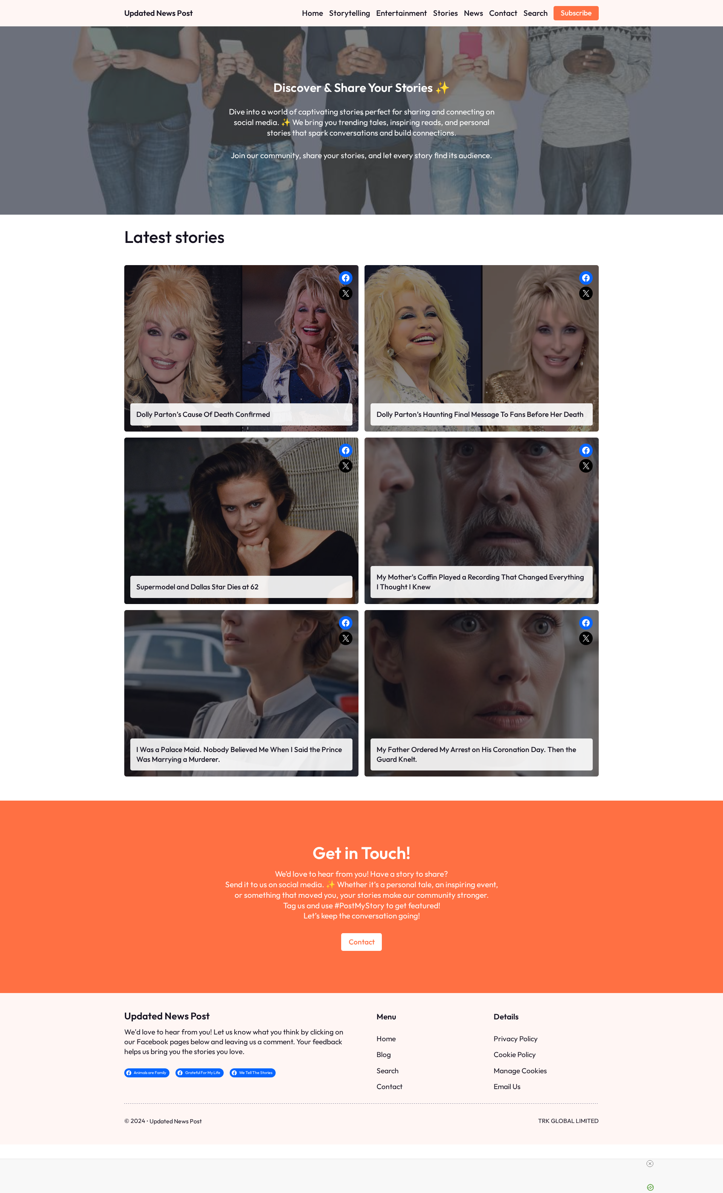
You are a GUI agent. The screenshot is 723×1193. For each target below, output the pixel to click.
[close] (650, 1163)
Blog (384, 1054)
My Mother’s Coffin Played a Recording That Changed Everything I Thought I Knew (480, 581)
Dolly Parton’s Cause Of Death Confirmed (203, 414)
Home (386, 1038)
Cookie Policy (515, 1054)
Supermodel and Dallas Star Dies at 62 (197, 586)
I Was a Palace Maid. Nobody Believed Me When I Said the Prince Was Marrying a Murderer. (239, 754)
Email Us (507, 1086)
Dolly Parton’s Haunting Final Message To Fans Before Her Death (480, 414)
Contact (362, 941)
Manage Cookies (520, 1070)
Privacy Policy (516, 1038)
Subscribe (576, 12)
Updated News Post (158, 13)
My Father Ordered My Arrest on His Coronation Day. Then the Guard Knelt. (476, 754)
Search (388, 1070)
